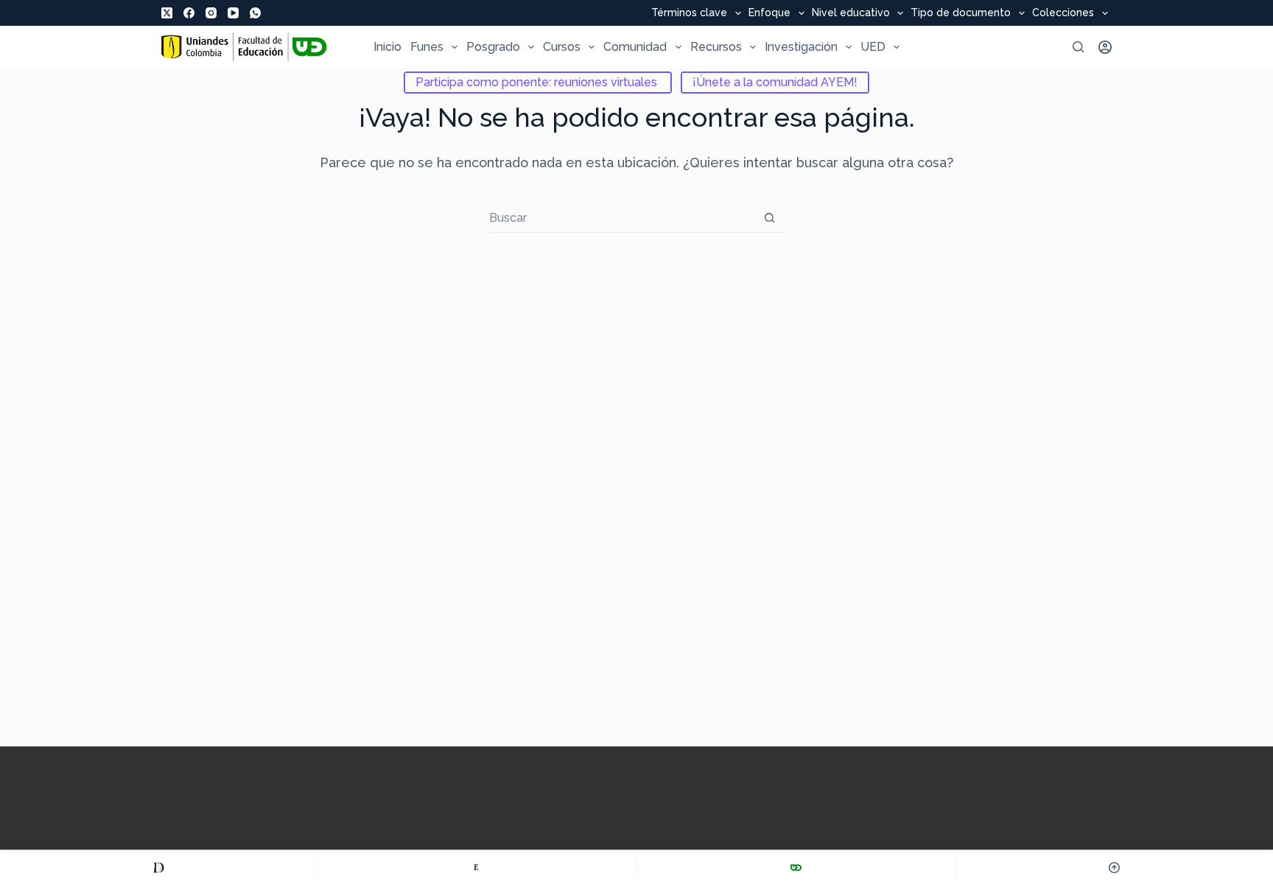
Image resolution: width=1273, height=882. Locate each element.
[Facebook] (188, 12)
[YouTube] (233, 12)
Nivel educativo (851, 13)
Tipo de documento (961, 13)
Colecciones (1063, 13)
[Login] (1105, 47)
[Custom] (158, 867)
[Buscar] (1078, 46)
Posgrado (493, 47)
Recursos (716, 47)
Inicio (387, 47)
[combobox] (622, 218)
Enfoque (769, 13)
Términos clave (689, 13)
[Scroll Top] (1114, 867)
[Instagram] (211, 12)
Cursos (562, 47)
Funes (426, 47)
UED (873, 47)
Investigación (801, 47)
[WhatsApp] (255, 12)
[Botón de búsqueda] (769, 217)
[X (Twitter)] (166, 12)
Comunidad (635, 47)
